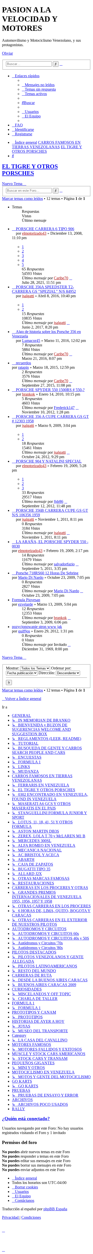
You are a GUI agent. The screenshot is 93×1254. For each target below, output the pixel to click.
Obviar (7, 53)
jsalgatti (28, 296)
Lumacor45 (31, 340)
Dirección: (47, 673)
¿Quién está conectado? (26, 1118)
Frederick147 (64, 408)
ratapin (23, 367)
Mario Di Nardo (30, 577)
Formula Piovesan (26, 600)
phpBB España (55, 1209)
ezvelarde (25, 604)
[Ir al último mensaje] (70, 278)
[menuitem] (38, 85)
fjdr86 (58, 501)
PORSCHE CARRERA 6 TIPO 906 (45, 229)
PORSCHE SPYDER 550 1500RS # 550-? (50, 390)
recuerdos (23, 363)
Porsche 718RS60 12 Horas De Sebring (47, 573)
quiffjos (24, 631)
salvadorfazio (64, 564)
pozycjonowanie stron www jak (37, 627)
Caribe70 (61, 278)
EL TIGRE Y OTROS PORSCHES (30, 169)
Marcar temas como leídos (22, 198)
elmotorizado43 (34, 233)
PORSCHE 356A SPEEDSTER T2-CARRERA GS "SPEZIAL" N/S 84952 (44, 289)
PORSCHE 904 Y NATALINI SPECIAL (49, 461)
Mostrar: (13, 668)
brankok (28, 394)
